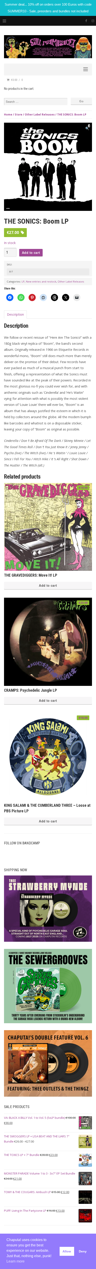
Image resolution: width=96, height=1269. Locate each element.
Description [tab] (15, 314)
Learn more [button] (15, 1261)
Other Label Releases (40, 114)
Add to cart (31, 252)
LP (23, 281)
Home (8, 114)
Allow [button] (67, 1251)
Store (18, 114)
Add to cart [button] (48, 585)
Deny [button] (83, 1251)
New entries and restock (41, 281)
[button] (87, 128)
